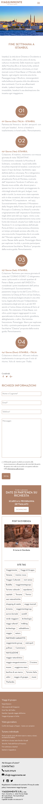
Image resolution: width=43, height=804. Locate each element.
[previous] (19, 557)
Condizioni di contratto (19, 785)
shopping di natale (13, 604)
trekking (24, 624)
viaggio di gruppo (21, 677)
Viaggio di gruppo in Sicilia (10, 716)
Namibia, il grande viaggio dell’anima (13, 713)
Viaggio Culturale (13, 580)
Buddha (9, 585)
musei (34, 677)
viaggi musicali (30, 604)
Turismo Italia (31, 672)
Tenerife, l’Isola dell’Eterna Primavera (14, 744)
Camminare (20, 648)
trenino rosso (21, 575)
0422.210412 (10, 771)
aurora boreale (12, 614)
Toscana (19, 595)
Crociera (33, 662)
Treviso (28, 595)
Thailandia (10, 682)
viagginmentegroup (24, 609)
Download (21, 510)
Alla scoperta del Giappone (10, 707)
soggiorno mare (21, 667)
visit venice (28, 580)
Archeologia (27, 619)
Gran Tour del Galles (8, 710)
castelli (24, 614)
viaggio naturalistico (14, 658)
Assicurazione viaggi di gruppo (17, 787)
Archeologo (10, 628)
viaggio (9, 633)
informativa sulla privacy (15, 469)
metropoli (29, 643)
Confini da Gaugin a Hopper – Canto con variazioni (18, 726)
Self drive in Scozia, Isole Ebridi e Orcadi (15, 740)
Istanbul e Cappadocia (9, 750)
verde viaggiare (12, 619)
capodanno (27, 590)
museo (8, 667)
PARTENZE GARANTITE (15, 638)
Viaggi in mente (15, 3)
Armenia (9, 609)
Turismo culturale (13, 590)
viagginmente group (14, 643)
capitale (9, 595)
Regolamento (6, 785)
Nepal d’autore (6, 704)
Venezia (9, 575)
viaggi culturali (12, 624)
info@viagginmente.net (15, 775)
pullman (9, 648)
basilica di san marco (14, 672)
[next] (23, 557)
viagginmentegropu (23, 585)
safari (8, 677)
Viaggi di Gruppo (27, 570)
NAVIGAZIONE (12, 653)
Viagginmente (11, 570)
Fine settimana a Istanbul (10, 747)
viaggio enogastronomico (16, 662)
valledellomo (24, 628)
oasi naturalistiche (13, 599)
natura (17, 633)
